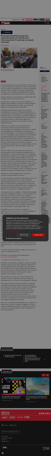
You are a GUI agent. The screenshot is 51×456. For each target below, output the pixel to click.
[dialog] (25, 228)
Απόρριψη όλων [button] (24, 235)
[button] (25, 231)
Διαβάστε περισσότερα (35, 228)
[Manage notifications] (3, 453)
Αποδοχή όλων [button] (38, 235)
